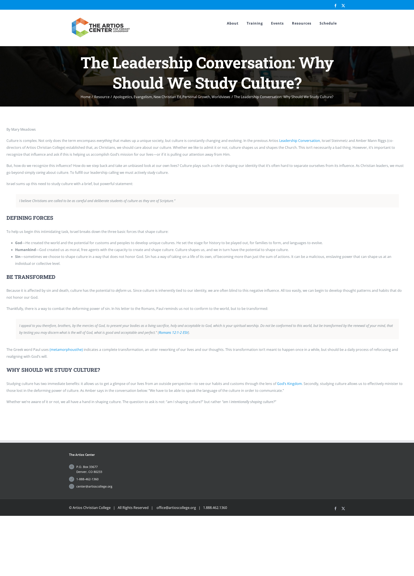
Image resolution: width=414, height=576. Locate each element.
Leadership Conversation (299, 140)
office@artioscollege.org (176, 507)
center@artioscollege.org (94, 486)
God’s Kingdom (289, 383)
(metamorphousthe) (66, 349)
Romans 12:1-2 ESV (173, 332)
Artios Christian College (92, 507)
